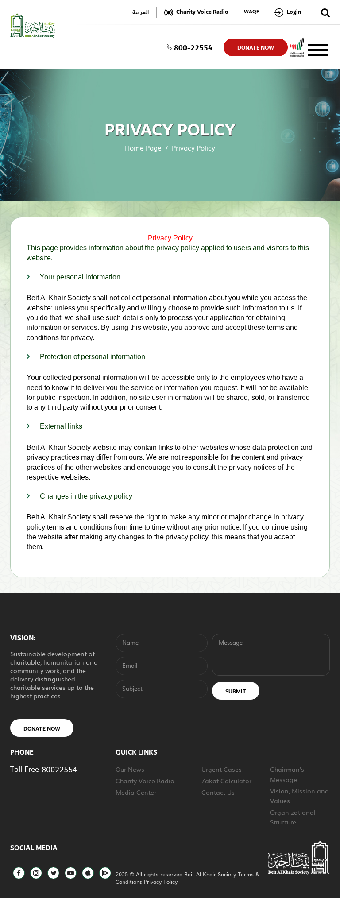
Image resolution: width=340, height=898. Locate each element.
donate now (255, 48)
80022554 (59, 768)
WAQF (251, 12)
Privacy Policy (161, 882)
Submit (235, 692)
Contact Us (218, 792)
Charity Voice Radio (145, 780)
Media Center (136, 792)
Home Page (143, 148)
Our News (130, 769)
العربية (140, 12)
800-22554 (193, 47)
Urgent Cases (221, 769)
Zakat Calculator (226, 780)
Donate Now (41, 729)
